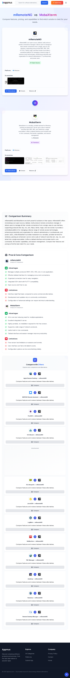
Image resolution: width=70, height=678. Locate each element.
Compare (36, 385)
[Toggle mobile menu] (66, 3)
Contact (50, 657)
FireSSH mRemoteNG (35, 416)
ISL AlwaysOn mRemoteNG (35, 484)
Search (44, 2)
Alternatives (11, 91)
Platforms (28, 657)
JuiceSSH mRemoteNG (35, 503)
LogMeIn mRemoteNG (35, 522)
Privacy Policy (52, 653)
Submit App (58, 2)
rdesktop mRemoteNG (35, 579)
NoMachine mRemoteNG (35, 541)
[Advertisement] (35, 194)
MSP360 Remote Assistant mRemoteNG (35, 397)
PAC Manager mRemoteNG (35, 560)
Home (50, 660)
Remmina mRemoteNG (35, 597)
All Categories (29, 653)
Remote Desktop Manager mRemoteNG (35, 616)
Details (23, 91)
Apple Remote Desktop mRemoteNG (35, 378)
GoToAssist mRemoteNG (35, 435)
